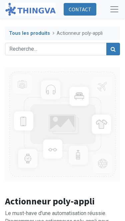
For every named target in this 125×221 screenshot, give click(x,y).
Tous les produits (29, 33)
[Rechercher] (113, 49)
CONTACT (80, 9)
